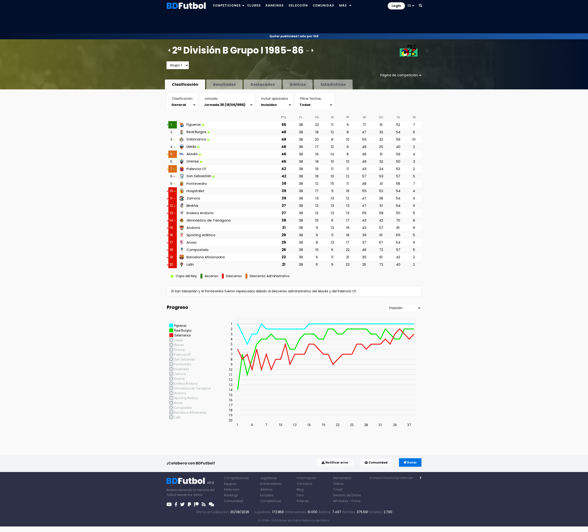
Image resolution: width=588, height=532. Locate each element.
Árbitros (298, 84)
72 (381, 249)
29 (284, 235)
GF (364, 117)
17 (317, 146)
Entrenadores (271, 483)
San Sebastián (199, 176)
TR (414, 117)
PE (332, 117)
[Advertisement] (294, 22)
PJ (300, 117)
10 (347, 139)
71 (364, 124)
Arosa (191, 242)
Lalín (190, 264)
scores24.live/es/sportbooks (391, 478)
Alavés (192, 154)
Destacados (263, 84)
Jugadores (268, 478)
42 (284, 176)
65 (398, 235)
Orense (193, 161)
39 (284, 183)
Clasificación (185, 84)
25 (381, 146)
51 (381, 205)
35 (364, 257)
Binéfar (192, 206)
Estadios (266, 495)
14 (332, 154)
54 (398, 132)
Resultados (224, 84)
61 (381, 235)
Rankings (231, 495)
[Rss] (204, 504)
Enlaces (303, 501)
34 (381, 168)
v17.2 (210, 483)
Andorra (193, 228)
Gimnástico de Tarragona (209, 220)
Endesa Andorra (200, 213)
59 (398, 139)
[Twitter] (182, 504)
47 (364, 132)
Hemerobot (342, 478)
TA (398, 117)
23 (284, 257)
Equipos (230, 483)
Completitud (270, 501)
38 (301, 124)
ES (409, 5)
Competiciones (236, 478)
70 (398, 220)
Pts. (284, 117)
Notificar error (336, 462)
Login (396, 5)
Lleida (191, 147)
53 (381, 176)
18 (317, 132)
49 (364, 146)
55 (284, 124)
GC (381, 117)
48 (283, 132)
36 (284, 220)
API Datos (340, 501)
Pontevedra (197, 184)
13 (317, 198)
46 (283, 146)
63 (398, 168)
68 (398, 183)
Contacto (304, 483)
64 (398, 205)
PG (317, 117)
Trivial (337, 489)
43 (283, 168)
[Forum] (211, 504)
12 (332, 132)
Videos (338, 483)
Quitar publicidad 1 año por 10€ (294, 36)
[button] (243, 5)
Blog (300, 489)
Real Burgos (196, 132)
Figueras (194, 124)
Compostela (197, 250)
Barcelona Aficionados (206, 257)
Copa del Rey (186, 276)
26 (284, 249)
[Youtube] (169, 504)
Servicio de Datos (347, 495)
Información (307, 478)
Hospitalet (195, 191)
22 (317, 124)
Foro (300, 495)
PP (347, 117)
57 (364, 176)
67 (381, 242)
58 (381, 213)
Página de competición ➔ (400, 75)
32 (381, 132)
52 (398, 124)
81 (398, 227)
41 (381, 183)
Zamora (193, 198)
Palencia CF (196, 169)
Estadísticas (333, 84)
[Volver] (420, 478)
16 (317, 154)
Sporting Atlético (201, 235)
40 (398, 146)
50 (398, 161)
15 (332, 183)
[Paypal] (189, 504)
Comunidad (377, 462)
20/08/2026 (239, 512)
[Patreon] (196, 504)
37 (284, 205)
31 (381, 124)
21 (347, 257)
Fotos (356, 501)
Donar (411, 462)
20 (317, 139)
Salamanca (196, 139)
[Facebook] (176, 504)
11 (332, 124)
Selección (232, 489)
